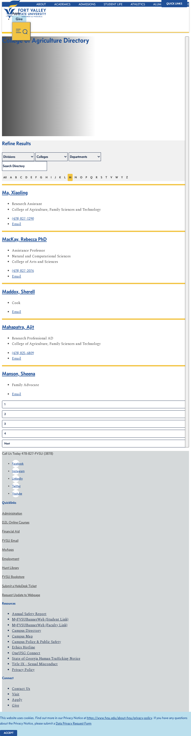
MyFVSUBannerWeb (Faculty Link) (39, 625)
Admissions (87, 4)
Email (16, 224)
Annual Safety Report (29, 614)
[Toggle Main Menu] (21, 31)
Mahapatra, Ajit (18, 327)
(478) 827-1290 (23, 218)
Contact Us (21, 688)
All (5, 177)
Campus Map (22, 636)
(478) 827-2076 (23, 270)
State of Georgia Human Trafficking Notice (46, 658)
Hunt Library (10, 568)
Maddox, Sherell (18, 291)
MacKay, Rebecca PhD (24, 239)
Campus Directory (26, 630)
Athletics (138, 4)
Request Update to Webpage (21, 595)
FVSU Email (10, 540)
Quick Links (174, 3)
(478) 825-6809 (23, 353)
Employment (10, 559)
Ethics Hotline (23, 647)
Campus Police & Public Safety (36, 641)
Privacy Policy (23, 669)
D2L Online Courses (15, 522)
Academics (62, 4)
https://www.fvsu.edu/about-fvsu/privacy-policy (119, 718)
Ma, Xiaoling (15, 192)
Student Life (113, 4)
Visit (15, 694)
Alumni (158, 4)
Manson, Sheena (18, 373)
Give (15, 705)
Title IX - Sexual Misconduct (35, 664)
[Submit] (187, 241)
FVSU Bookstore (13, 577)
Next (7, 443)
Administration (12, 513)
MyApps (8, 549)
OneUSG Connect (26, 653)
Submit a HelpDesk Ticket (19, 586)
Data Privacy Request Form (74, 723)
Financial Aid (11, 531)
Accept (8, 733)
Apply (17, 699)
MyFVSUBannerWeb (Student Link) (40, 619)
